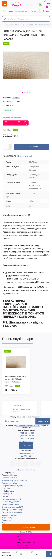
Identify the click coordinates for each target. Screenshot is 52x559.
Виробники (6, 520)
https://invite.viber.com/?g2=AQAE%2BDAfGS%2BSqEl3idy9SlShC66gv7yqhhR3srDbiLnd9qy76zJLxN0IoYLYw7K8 (32, 463)
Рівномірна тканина (42, 25)
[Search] (5, 19)
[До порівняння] (36, 554)
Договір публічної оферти (13, 510)
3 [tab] (27, 92)
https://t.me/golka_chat (38, 463)
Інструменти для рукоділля (13, 486)
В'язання (6, 488)
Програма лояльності (11, 499)
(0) (11, 105)
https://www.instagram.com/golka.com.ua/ (19, 463)
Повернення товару (10, 504)
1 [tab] (22, 92)
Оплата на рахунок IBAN (12, 507)
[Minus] (10, 148)
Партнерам (7, 494)
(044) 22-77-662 (27, 433)
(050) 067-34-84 (27, 438)
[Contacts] (40, 4)
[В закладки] (20, 554)
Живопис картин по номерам (14, 480)
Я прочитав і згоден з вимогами (27, 426)
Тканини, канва (27, 25)
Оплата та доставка (10, 502)
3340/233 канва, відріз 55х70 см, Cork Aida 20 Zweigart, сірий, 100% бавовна (15, 379)
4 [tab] (29, 92)
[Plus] (10, 145)
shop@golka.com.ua (26, 470)
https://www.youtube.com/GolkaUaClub (25, 463)
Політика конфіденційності (28, 425)
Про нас (5, 496)
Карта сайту (7, 517)
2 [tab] (24, 92)
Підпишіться (42, 421)
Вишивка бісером (9, 475)
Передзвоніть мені (26, 441)
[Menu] (4, 3)
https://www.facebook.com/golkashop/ (12, 463)
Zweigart (16, 97)
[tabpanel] (26, 65)
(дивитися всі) (26, 156)
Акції (4, 523)
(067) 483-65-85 (27, 436)
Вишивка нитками (12, 25)
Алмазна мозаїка (9, 483)
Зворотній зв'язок (9, 515)
